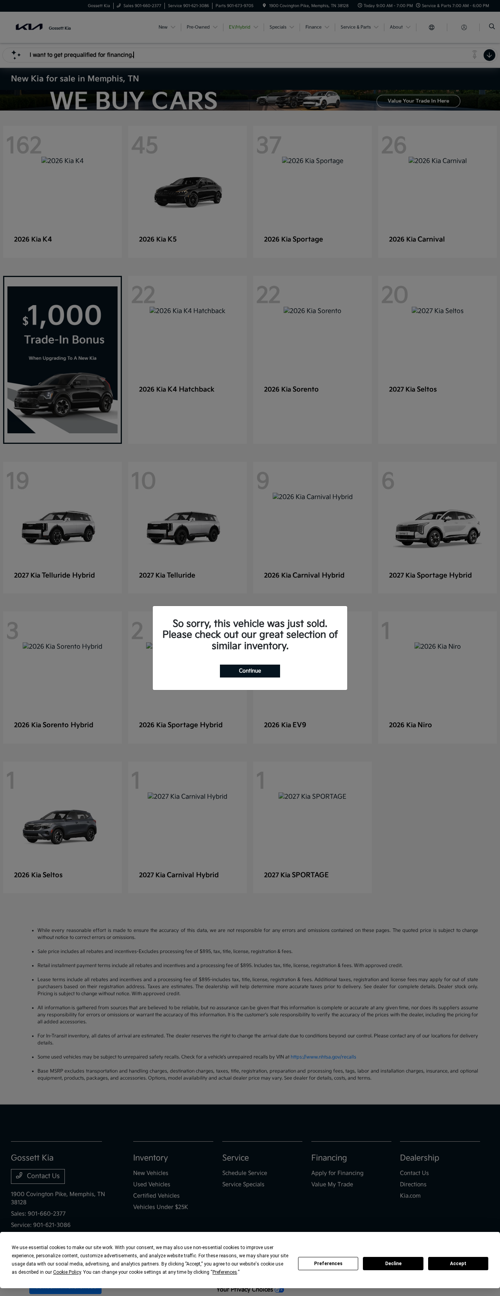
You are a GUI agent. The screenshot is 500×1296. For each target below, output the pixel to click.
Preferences (328, 1263)
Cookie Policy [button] (67, 1272)
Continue (250, 671)
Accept (458, 1263)
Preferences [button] (224, 1272)
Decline (393, 1263)
